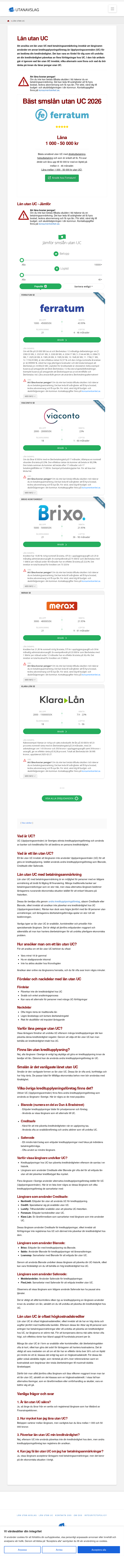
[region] (62, 1541)
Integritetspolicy (95, 1515)
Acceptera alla (99, 1549)
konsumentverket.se (49, 90)
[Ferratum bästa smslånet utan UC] (62, 115)
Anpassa (22, 1549)
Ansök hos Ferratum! (64, 178)
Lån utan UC (46, 1515)
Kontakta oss (63, 1515)
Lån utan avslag (27, 1515)
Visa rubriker (27, 822)
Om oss (78, 1515)
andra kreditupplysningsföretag (64, 901)
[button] (112, 8)
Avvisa (59, 1549)
